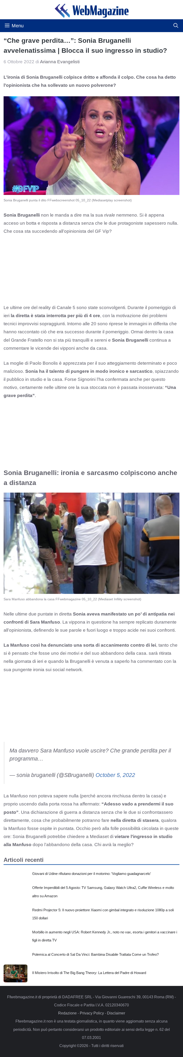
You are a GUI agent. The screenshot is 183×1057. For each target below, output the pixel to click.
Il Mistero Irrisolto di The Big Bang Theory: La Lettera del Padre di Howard (89, 973)
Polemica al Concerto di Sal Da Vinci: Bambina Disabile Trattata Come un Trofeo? (95, 954)
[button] (176, 25)
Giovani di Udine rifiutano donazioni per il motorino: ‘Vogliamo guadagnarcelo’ (91, 874)
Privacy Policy (92, 1013)
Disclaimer (116, 1013)
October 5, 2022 (115, 775)
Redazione (67, 1013)
